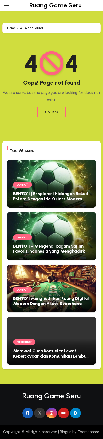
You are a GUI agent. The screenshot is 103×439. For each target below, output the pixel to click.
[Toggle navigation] (6, 5)
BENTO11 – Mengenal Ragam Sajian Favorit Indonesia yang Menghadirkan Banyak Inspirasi (51, 251)
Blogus (65, 431)
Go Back (51, 112)
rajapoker (24, 342)
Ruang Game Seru (55, 5)
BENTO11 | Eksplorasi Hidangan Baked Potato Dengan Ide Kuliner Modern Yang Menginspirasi (50, 198)
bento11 (22, 185)
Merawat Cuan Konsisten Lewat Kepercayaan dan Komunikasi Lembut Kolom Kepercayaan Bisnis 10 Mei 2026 (50, 358)
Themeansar (88, 431)
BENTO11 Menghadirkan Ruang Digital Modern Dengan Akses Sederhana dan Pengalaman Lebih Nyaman (51, 303)
